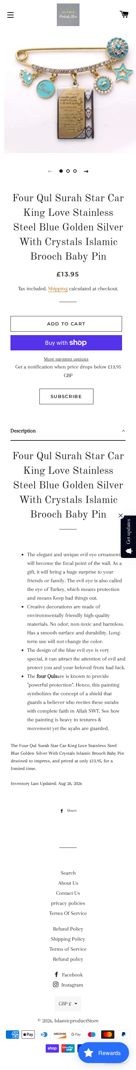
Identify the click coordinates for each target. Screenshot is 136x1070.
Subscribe (66, 396)
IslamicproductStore (76, 1021)
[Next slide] (86, 171)
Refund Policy (68, 929)
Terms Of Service (68, 913)
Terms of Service (68, 949)
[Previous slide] (50, 171)
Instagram (71, 985)
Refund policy (68, 959)
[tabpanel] (68, 91)
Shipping (58, 288)
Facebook (72, 975)
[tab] (68, 431)
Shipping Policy (68, 939)
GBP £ (65, 1003)
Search (68, 873)
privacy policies (68, 903)
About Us (68, 883)
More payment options (66, 359)
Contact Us (68, 893)
